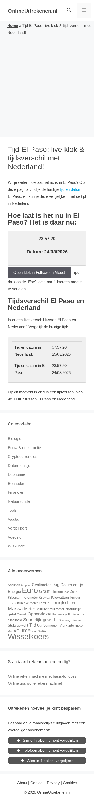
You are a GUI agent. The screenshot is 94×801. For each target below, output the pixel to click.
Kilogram (15, 597)
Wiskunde (16, 546)
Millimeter (57, 609)
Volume (22, 630)
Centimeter (41, 584)
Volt (10, 631)
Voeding (14, 537)
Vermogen (50, 625)
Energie (14, 591)
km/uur (75, 597)
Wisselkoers (28, 636)
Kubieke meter (27, 603)
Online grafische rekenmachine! (35, 683)
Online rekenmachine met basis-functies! (43, 676)
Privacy (53, 782)
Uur (39, 625)
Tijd (32, 625)
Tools (12, 510)
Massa (15, 608)
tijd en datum (70, 189)
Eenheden (16, 483)
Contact (37, 782)
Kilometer (31, 597)
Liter (71, 602)
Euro (30, 590)
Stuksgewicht (18, 625)
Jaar (73, 592)
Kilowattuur (60, 597)
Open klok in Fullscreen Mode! (39, 272)
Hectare (57, 591)
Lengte (58, 602)
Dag (56, 584)
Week (42, 631)
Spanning (64, 620)
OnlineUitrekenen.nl (32, 11)
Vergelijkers (18, 528)
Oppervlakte (39, 614)
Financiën (16, 492)
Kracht (12, 603)
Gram (45, 591)
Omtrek (22, 614)
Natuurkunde (19, 501)
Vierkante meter (72, 625)
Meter (29, 608)
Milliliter (42, 609)
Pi (69, 614)
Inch (66, 591)
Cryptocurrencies (22, 456)
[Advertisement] (47, 85)
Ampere (26, 585)
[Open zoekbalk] (69, 10)
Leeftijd (44, 603)
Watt (34, 631)
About (22, 782)
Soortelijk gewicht (40, 619)
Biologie (14, 438)
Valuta (13, 519)
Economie (16, 474)
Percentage (59, 614)
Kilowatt (44, 597)
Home (12, 25)
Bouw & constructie (24, 447)
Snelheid (15, 620)
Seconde (78, 614)
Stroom (76, 620)
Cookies (70, 782)
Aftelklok (14, 585)
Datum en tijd (19, 465)
